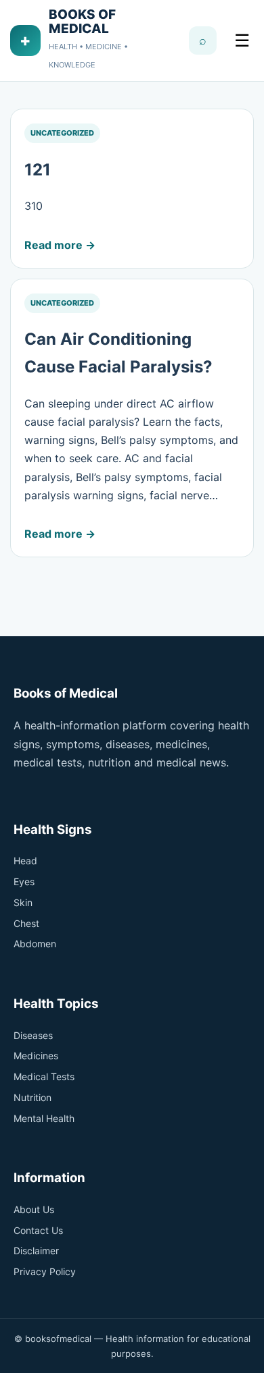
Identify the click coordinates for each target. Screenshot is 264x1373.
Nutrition (32, 1097)
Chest (26, 923)
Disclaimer (36, 1250)
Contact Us (38, 1230)
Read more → (59, 245)
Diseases (33, 1035)
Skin (23, 902)
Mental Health (44, 1118)
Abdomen (35, 943)
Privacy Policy (45, 1271)
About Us (34, 1209)
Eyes (24, 881)
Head (25, 860)
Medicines (36, 1055)
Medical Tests (44, 1076)
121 (37, 169)
